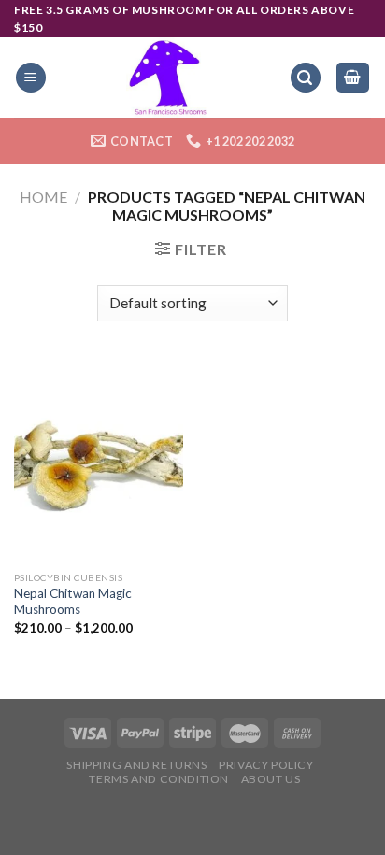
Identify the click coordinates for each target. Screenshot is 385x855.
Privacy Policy (266, 765)
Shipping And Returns (136, 765)
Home (43, 197)
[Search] (306, 78)
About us (271, 779)
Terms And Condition (159, 779)
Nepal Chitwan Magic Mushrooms (73, 602)
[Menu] (31, 78)
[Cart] (353, 78)
